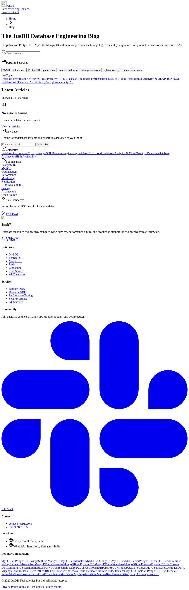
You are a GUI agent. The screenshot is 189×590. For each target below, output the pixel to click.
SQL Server (16, 271)
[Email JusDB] (17, 239)
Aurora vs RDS (104, 571)
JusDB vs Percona (51, 574)
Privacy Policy (9, 586)
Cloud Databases (130, 78)
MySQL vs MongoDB (98, 561)
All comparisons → (147, 574)
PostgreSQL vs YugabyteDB (118, 567)
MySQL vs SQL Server (125, 561)
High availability (111, 70)
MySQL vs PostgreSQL (15, 561)
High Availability (61, 82)
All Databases (17, 274)
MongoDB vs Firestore (137, 564)
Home (12, 18)
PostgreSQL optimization (41, 70)
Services (6, 8)
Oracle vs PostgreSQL (148, 571)
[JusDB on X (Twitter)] (8, 239)
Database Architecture (33, 82)
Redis (12, 264)
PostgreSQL (56, 78)
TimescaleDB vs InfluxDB (32, 571)
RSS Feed (12, 214)
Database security (132, 70)
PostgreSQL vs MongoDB (45, 561)
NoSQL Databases (148, 153)
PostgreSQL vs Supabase (150, 567)
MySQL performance (14, 70)
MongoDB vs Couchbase (109, 564)
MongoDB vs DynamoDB (78, 564)
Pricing (15, 8)
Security (56, 586)
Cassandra (15, 267)
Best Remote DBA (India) (121, 574)
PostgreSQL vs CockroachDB (84, 567)
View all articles (10, 126)
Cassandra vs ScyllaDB (19, 567)
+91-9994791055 (19, 526)
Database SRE (107, 78)
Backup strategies (90, 70)
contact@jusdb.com (20, 523)
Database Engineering (81, 78)
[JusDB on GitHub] (3, 239)
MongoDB (15, 261)
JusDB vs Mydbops (73, 574)
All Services (16, 302)
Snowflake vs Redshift (27, 574)
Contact (24, 8)
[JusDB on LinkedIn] (12, 239)
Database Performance (16, 78)
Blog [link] (12, 27)
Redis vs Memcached (22, 564)
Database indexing (68, 70)
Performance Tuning (21, 295)
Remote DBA (17, 288)
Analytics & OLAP (157, 78)
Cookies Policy (43, 586)
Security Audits (18, 298)
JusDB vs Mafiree (95, 574)
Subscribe (42, 144)
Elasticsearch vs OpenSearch (50, 567)
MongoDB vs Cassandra (49, 564)
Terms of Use (26, 586)
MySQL (39, 78)
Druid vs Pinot (86, 571)
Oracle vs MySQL (124, 571)
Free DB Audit (10, 12)
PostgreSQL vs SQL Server (155, 561)
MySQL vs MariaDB (73, 561)
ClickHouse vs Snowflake (63, 571)
